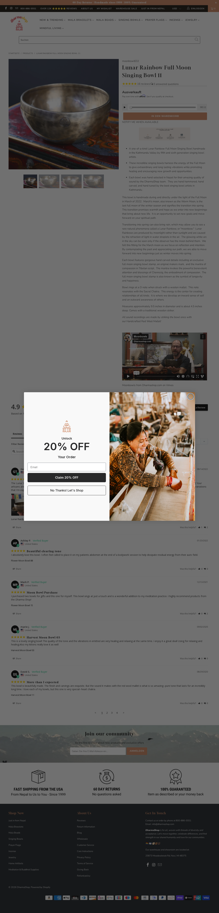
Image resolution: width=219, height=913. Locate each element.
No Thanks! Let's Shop (66, 490)
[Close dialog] (191, 397)
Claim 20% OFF (66, 477)
